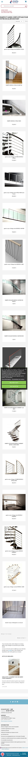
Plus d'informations (6, 379)
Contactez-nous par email (6, 712)
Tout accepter (14, 386)
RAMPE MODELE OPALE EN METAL (14, 85)
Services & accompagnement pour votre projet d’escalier (13, 736)
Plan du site (9, 755)
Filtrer (26, 21)
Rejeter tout (14, 382)
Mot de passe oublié (16, 755)
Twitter (13, 702)
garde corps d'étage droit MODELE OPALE (14, 49)
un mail (10, 650)
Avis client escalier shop (6, 12)
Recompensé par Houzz (6, 11)
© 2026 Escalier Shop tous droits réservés (14, 753)
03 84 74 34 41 (10, 711)
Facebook (10, 702)
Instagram (17, 702)
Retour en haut (22, 638)
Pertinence (19, 21)
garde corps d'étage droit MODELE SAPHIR (14, 228)
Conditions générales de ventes (7, 728)
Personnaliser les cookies (18, 379)
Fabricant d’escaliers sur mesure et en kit (9, 732)
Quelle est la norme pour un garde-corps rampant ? (12, 677)
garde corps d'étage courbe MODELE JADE (14, 586)
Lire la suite (4, 686)
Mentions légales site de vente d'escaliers (10, 726)
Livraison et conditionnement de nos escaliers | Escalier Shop (14, 738)
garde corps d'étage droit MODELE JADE (14, 264)
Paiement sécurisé (5, 730)
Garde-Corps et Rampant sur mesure (14, 622)
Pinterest (15, 702)
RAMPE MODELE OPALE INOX (14, 121)
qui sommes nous (4, 734)
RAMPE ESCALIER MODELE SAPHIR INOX (14, 336)
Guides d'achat (4, 10)
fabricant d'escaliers (5, 745)
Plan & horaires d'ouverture (6, 721)
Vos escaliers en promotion (7, 740)
